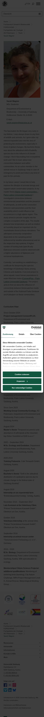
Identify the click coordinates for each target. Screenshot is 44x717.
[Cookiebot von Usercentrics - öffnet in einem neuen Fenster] (31, 327)
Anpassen (21, 381)
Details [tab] (22, 334)
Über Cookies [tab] (35, 334)
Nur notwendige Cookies (22, 388)
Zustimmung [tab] (8, 334)
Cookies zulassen (22, 374)
